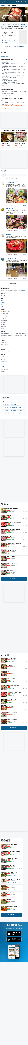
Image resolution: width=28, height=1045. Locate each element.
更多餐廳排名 (13, 579)
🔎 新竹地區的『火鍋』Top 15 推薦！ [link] (11, 404)
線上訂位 (7, 108)
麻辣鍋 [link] (2, 300)
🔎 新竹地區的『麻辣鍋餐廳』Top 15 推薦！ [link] (12, 401)
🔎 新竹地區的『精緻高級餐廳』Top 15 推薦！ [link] (13, 410)
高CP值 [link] (2, 356)
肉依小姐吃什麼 (9, 208)
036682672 (6, 42)
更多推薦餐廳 (13, 728)
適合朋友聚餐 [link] (4, 363)
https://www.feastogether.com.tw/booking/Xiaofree (12, 105)
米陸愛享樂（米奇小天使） (12, 258)
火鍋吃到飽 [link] (3, 302)
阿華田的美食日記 (10, 182)
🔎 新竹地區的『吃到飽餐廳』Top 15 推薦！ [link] (12, 407)
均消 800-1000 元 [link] (5, 351)
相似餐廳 (14, 5)
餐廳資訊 (3, 5)
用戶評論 (3, 171)
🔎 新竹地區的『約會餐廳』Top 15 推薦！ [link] (12, 413)
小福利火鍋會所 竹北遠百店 (9, 40)
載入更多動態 (13, 283)
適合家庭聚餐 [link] (4, 361)
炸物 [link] (2, 306)
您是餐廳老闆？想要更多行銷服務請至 (14, 46)
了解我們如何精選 (21, 24)
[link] (13, 511)
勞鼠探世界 (8, 234)
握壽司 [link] (2, 304)
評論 (9, 5)
